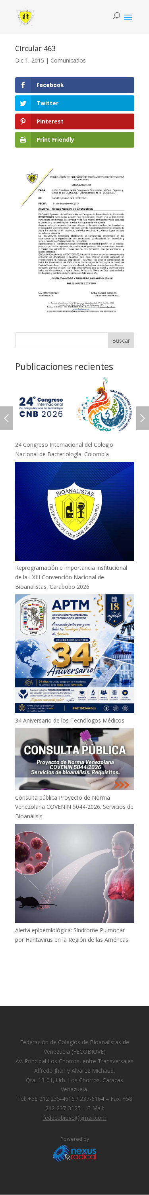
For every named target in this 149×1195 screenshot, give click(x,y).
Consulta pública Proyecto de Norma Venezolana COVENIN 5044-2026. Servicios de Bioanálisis (74, 807)
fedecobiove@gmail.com (74, 1117)
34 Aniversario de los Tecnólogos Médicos (69, 720)
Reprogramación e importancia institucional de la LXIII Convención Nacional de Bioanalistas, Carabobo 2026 (71, 577)
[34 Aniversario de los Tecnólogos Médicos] (74, 655)
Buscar (121, 340)
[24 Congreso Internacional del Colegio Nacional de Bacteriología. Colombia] (74, 407)
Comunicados (68, 60)
